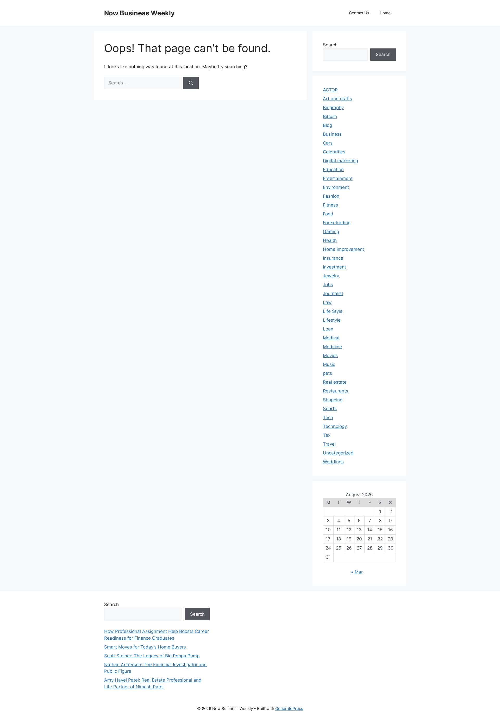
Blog (327, 125)
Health (330, 240)
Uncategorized (338, 453)
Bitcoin (330, 116)
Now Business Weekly (139, 13)
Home (385, 12)
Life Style (332, 311)
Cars (328, 143)
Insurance (333, 258)
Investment (334, 267)
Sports (330, 408)
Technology (335, 426)
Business (332, 134)
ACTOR (330, 89)
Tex (326, 435)
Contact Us (359, 12)
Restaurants (335, 391)
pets (327, 373)
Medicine (332, 346)
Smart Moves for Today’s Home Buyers (145, 647)
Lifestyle (332, 320)
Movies (330, 355)
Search (330, 44)
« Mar (357, 572)
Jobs (328, 284)
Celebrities (334, 151)
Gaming (331, 231)
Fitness (330, 205)
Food (328, 213)
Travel (329, 444)
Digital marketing (340, 160)
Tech (328, 417)
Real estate (335, 382)
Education (333, 169)
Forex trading (337, 222)
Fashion (331, 196)
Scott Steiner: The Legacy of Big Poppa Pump (151, 655)
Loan (328, 329)
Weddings (333, 461)
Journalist (333, 293)
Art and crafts (337, 98)
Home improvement (343, 249)
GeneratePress (289, 708)
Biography (333, 107)
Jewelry (331, 275)
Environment (336, 187)
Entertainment (338, 178)
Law (327, 302)
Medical (331, 337)
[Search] (191, 83)
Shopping (332, 399)
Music (329, 364)
